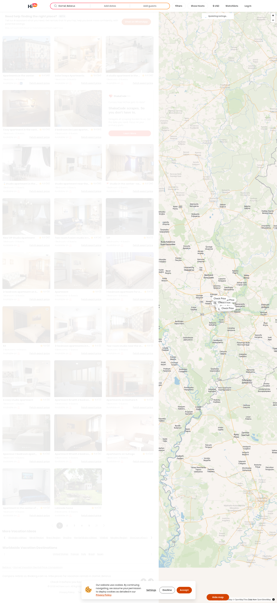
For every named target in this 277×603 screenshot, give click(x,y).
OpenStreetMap (264, 599)
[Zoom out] (273, 20)
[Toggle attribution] (273, 599)
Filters (178, 6)
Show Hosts (198, 6)
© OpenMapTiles (240, 599)
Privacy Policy (103, 595)
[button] (216, 6)
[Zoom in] (273, 15)
